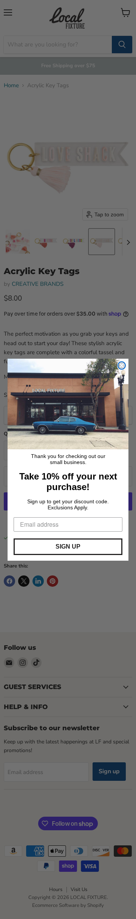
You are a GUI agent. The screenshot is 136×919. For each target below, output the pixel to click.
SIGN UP (68, 546)
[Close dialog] (121, 365)
